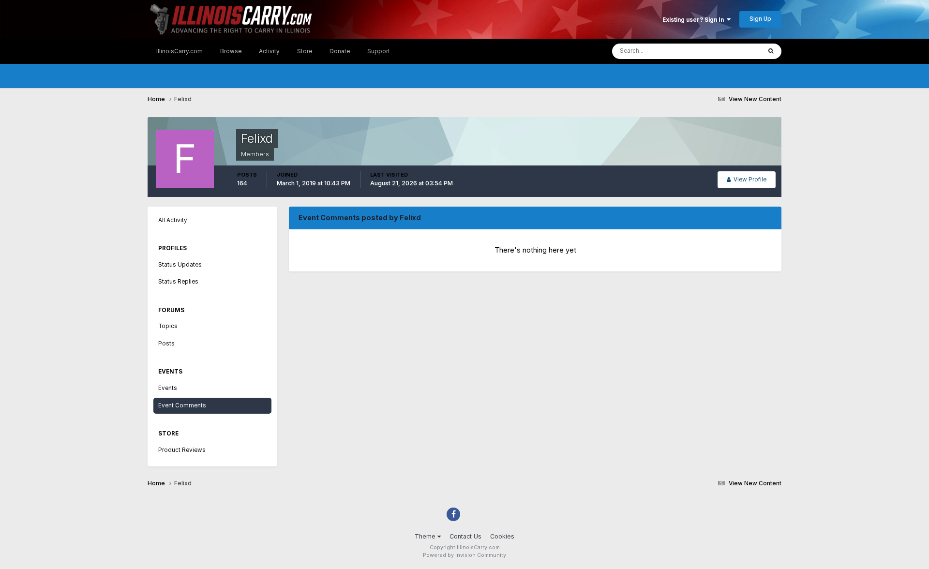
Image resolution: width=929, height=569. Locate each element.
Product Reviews (182, 450)
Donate (340, 51)
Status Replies (178, 281)
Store (304, 51)
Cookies (502, 536)
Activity (269, 51)
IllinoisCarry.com (179, 51)
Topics (168, 326)
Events (167, 388)
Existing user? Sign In (694, 19)
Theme (426, 536)
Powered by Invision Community (464, 555)
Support (378, 51)
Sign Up (760, 18)
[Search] (771, 51)
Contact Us (465, 536)
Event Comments (182, 405)
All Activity (172, 220)
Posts (166, 343)
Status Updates (728, 51)
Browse (230, 51)
